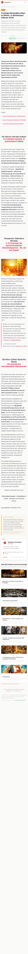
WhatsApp (13, 38)
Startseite (3, 6)
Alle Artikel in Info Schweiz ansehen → (10, 683)
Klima (11, 6)
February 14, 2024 (21, 346)
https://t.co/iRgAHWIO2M (12, 340)
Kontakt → (5, 557)
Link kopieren (23, 38)
